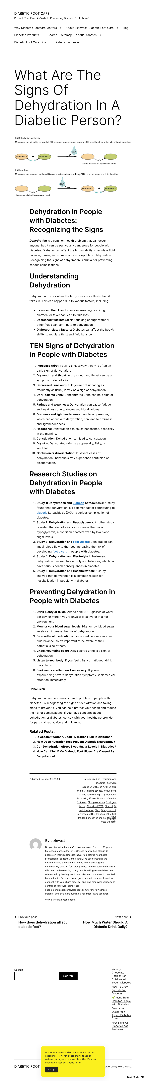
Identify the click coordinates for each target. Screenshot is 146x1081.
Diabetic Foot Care (31, 13)
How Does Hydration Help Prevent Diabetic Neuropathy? (76, 741)
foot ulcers (59, 551)
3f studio (111, 798)
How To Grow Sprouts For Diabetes (120, 990)
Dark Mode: (133, 1077)
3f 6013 (94, 786)
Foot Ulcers (81, 541)
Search (52, 35)
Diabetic (78, 503)
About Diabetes (86, 35)
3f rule (92, 798)
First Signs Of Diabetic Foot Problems (120, 1026)
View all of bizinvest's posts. (60, 899)
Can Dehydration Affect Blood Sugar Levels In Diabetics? (76, 746)
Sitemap (66, 35)
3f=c (97, 810)
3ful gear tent (108, 810)
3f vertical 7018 (95, 806)
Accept (51, 1069)
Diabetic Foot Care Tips (30, 42)
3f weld (109, 806)
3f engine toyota (93, 790)
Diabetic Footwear (67, 42)
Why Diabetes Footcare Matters (35, 28)
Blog (125, 28)
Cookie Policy (74, 1062)
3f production (108, 794)
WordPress (124, 1066)
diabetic (42, 512)
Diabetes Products (26, 35)
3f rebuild (82, 798)
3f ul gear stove (96, 802)
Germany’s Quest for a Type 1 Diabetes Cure (121, 1013)
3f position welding (89, 794)
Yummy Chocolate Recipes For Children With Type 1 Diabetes (121, 976)
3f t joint (81, 802)
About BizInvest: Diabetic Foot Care (90, 28)
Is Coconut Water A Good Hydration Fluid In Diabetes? (74, 737)
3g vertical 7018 (85, 814)
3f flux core (109, 790)
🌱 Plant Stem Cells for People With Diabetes (121, 1001)
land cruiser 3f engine (94, 817)
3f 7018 (104, 786)
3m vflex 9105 (103, 814)
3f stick (101, 798)
